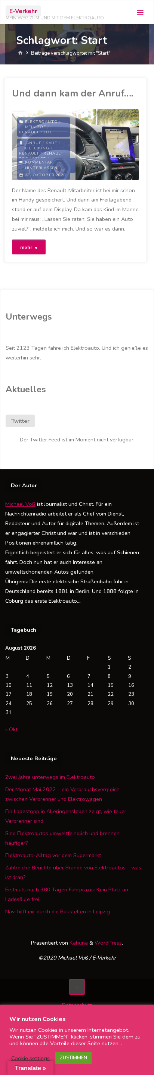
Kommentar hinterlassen (41, 165)
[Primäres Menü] (140, 12)
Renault (29, 132)
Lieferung (37, 148)
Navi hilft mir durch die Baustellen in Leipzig (57, 911)
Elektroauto (41, 121)
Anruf (33, 143)
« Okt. (12, 729)
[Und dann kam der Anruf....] (107, 144)
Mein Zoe (35, 127)
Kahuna (78, 942)
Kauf (51, 143)
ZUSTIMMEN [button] (73, 1058)
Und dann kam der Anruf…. (72, 93)
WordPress (108, 942)
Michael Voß (20, 504)
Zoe (47, 132)
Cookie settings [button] (30, 1058)
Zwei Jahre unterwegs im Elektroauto (50, 777)
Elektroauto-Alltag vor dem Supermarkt (53, 855)
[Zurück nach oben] (77, 987)
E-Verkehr (23, 11)
